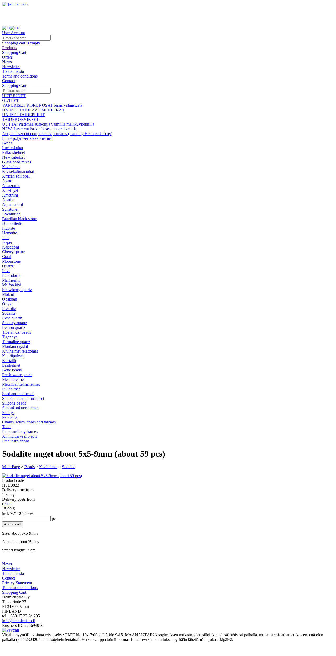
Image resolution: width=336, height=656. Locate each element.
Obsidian (9, 299)
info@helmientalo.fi (18, 620)
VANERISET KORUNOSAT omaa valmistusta (42, 105)
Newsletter (11, 66)
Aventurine (11, 214)
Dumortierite (12, 223)
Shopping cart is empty (21, 43)
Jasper (7, 242)
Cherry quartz (13, 252)
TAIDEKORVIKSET (20, 119)
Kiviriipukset (13, 356)
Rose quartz (12, 318)
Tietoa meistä (13, 71)
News (7, 62)
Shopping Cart (14, 52)
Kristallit (9, 360)
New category (13, 157)
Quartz (7, 266)
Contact (8, 81)
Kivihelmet (11, 166)
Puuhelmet (11, 389)
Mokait (8, 294)
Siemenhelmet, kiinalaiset (23, 398)
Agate (7, 181)
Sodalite (8, 313)
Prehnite (9, 308)
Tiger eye (10, 337)
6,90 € (7, 504)
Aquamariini (12, 204)
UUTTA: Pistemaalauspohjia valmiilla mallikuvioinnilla (48, 124)
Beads (7, 143)
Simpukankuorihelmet (20, 408)
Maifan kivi (11, 285)
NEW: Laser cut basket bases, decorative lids (39, 129)
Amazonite (11, 185)
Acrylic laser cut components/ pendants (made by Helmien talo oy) (57, 133)
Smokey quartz (14, 323)
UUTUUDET (14, 96)
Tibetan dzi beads (16, 332)
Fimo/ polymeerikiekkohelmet (27, 138)
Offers (7, 57)
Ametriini (10, 195)
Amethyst (10, 190)
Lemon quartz (13, 327)
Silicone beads (14, 403)
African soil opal (16, 176)
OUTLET (10, 100)
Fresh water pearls (17, 375)
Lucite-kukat (12, 148)
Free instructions (15, 441)
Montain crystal (15, 346)
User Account (13, 32)
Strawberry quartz (17, 289)
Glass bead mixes (16, 162)
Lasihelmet (11, 365)
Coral (6, 256)
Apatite (8, 200)
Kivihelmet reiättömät (20, 351)
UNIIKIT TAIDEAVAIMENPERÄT (33, 110)
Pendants (9, 417)
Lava (6, 270)
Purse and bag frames (20, 431)
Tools (6, 427)
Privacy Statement (17, 583)
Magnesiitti (11, 280)
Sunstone (9, 209)
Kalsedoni (10, 247)
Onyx (7, 304)
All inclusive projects (19, 436)
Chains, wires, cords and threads (29, 422)
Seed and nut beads (18, 393)
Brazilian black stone (19, 218)
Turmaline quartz (16, 341)
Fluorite (8, 228)
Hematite (9, 233)
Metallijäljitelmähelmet (21, 384)
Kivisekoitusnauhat (18, 171)
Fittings (8, 412)
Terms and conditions (20, 76)
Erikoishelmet (13, 152)
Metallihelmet (13, 379)
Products (9, 47)
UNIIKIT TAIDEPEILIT (23, 114)
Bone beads (12, 370)
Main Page (11, 466)
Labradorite (11, 275)
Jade (5, 237)
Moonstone (11, 261)
